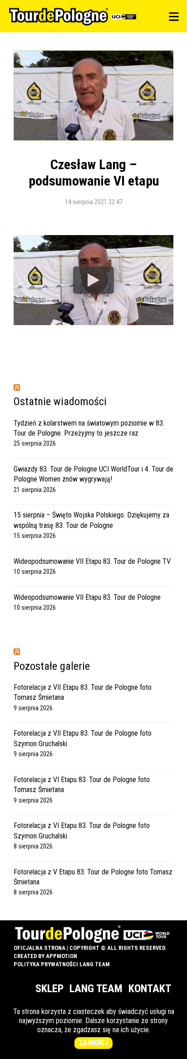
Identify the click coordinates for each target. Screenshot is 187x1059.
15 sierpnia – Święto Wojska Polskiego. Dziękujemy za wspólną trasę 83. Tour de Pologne (91, 520)
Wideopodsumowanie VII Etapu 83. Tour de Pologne (87, 597)
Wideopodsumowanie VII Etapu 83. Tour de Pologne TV (92, 561)
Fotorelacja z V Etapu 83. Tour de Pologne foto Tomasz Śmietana (93, 877)
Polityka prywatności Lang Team (62, 964)
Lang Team (96, 988)
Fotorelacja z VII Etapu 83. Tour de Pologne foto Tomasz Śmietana (83, 692)
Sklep (49, 988)
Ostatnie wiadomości (60, 401)
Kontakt (149, 988)
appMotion (61, 956)
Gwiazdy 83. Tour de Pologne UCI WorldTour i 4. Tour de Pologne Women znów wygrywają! (93, 474)
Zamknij (93, 1043)
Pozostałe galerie (52, 666)
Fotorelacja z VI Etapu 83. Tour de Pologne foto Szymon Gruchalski (82, 830)
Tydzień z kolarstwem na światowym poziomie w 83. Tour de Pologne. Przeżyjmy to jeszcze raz (89, 428)
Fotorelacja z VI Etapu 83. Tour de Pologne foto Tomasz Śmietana (82, 784)
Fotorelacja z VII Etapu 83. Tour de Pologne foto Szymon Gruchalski (83, 738)
